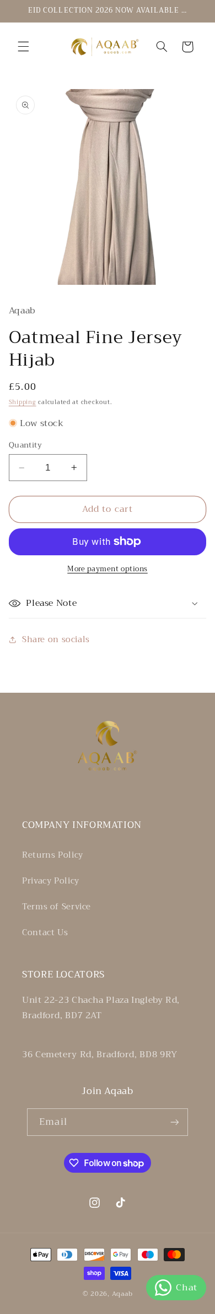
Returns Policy (52, 855)
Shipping (22, 402)
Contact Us (45, 932)
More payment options (107, 569)
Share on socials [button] (56, 639)
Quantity (25, 445)
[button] (23, 46)
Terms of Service (56, 906)
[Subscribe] (174, 1121)
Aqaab (122, 1293)
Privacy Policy (50, 881)
